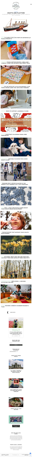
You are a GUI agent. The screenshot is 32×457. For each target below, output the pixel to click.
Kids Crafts (18, 14)
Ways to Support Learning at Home (14, 111)
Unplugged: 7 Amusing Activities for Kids (13, 282)
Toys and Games (4, 206)
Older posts (12, 312)
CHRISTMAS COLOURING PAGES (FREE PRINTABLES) (14, 135)
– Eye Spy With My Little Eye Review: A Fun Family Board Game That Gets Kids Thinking (15, 87)
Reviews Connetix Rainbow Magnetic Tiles (15, 306)
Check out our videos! (16, 426)
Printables (23, 14)
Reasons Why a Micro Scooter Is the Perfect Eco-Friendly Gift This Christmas (14, 184)
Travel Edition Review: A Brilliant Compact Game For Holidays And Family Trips (15, 63)
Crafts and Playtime (5, 36)
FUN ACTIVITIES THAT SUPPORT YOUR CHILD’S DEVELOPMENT (15, 233)
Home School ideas (12, 14)
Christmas (3, 133)
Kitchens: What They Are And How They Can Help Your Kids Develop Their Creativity (15, 257)
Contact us (6, 455)
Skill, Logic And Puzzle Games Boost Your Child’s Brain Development (14, 208)
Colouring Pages (5, 14)
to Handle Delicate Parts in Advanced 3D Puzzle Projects (16, 38)
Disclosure (4, 454)
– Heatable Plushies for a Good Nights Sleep (14, 159)
